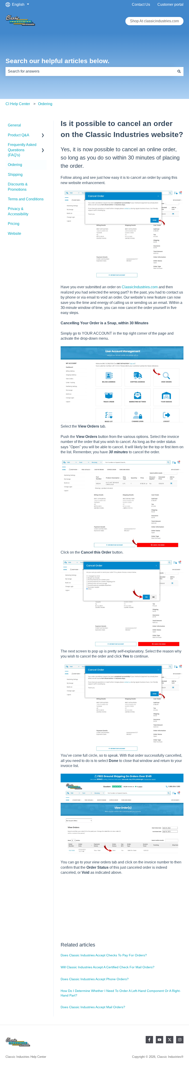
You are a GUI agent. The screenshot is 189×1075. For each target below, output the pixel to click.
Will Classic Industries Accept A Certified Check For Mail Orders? (107, 967)
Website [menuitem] (14, 233)
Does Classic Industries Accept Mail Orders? (93, 1007)
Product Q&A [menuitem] (18, 135)
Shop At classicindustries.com (154, 21)
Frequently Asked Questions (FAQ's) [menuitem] (22, 150)
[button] (43, 135)
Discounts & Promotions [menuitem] (18, 186)
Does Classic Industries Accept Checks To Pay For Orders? (104, 955)
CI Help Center (18, 104)
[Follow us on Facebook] (149, 1039)
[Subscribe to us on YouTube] (159, 1039)
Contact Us (141, 4)
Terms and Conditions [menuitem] (26, 199)
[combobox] (90, 71)
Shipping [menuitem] (15, 174)
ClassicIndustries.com (140, 287)
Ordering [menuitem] (15, 165)
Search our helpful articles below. (57, 60)
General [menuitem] (14, 125)
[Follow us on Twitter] (169, 1039)
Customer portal (170, 4)
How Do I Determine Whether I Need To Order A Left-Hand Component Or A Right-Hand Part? (121, 993)
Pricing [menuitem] (13, 224)
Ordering (45, 104)
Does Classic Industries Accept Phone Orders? (95, 979)
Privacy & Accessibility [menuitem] (18, 211)
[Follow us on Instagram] (179, 1039)
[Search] (179, 71)
